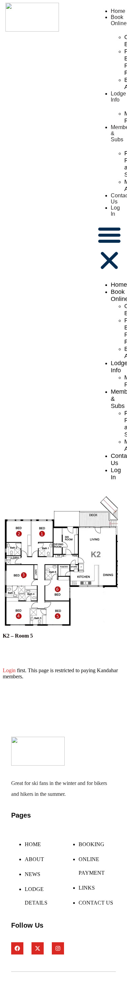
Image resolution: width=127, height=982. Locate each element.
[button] (109, 248)
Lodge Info (118, 97)
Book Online (119, 20)
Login (9, 670)
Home (118, 11)
